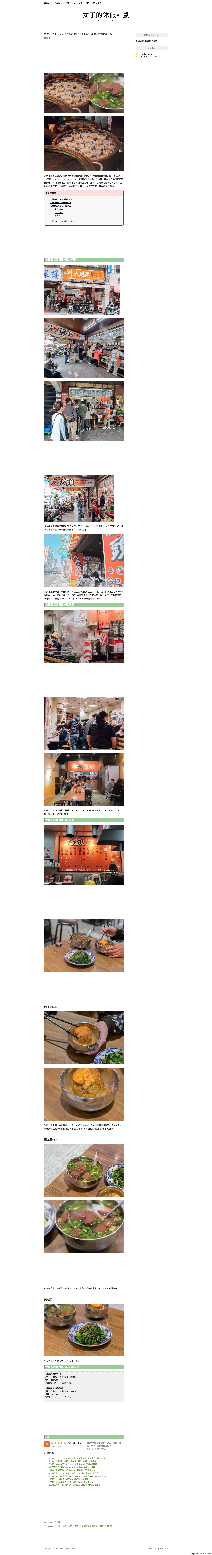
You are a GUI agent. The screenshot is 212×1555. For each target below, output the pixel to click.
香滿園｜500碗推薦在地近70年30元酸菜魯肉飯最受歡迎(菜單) (73, 1464)
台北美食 (48, 3)
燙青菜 (57, 216)
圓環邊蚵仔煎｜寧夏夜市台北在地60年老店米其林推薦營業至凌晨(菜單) (77, 1458)
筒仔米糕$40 (60, 209)
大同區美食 (67, 1526)
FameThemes (163, 1549)
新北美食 (59, 3)
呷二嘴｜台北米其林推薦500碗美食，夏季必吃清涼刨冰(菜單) (73, 1461)
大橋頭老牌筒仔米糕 (81, 1526)
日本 (81, 3)
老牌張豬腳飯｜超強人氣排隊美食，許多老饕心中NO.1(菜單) (72, 1467)
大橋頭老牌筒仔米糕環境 (60, 203)
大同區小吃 (57, 1526)
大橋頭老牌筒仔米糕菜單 (60, 206)
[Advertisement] (84, 57)
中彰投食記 (71, 3)
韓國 (88, 3)
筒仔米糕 (93, 1526)
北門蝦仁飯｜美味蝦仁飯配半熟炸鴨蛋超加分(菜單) (69, 1479)
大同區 (47, 38)
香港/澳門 (97, 3)
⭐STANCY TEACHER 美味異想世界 (148, 57)
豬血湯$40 (59, 213)
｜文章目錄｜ (51, 193)
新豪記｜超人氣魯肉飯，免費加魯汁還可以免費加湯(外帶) (71, 1482)
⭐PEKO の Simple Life (144, 54)
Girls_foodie (58, 38)
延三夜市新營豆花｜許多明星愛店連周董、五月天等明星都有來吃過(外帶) (77, 1476)
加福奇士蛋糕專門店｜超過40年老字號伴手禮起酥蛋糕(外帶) (72, 1470)
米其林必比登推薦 (104, 1526)
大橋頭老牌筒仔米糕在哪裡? (62, 199)
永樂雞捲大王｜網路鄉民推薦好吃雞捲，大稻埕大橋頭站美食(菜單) (75, 1485)
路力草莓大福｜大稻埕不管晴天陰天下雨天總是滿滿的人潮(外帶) (74, 1473)
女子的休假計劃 (106, 15)
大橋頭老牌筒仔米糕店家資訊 (62, 221)
